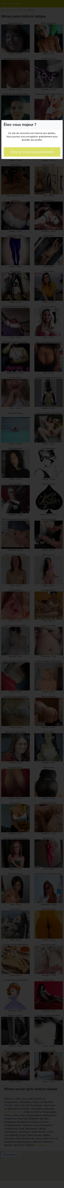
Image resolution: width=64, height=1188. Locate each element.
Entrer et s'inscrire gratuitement (32, 152)
